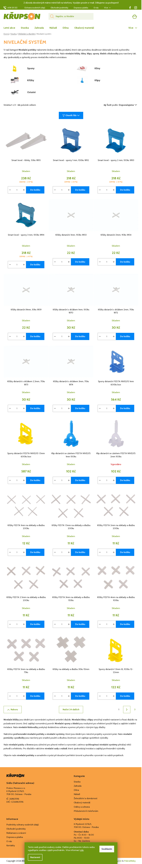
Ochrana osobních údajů (34, 7)
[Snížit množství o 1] (10, 189)
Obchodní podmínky (59, 7)
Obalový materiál (82, 802)
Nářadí (77, 794)
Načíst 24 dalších (71, 709)
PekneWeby (130, 861)
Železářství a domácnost (85, 798)
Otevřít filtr (71, 115)
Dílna (76, 790)
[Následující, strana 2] (126, 709)
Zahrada (77, 786)
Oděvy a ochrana (82, 807)
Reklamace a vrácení (16, 833)
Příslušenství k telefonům (86, 811)
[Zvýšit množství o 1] (24, 189)
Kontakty (10, 845)
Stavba (77, 781)
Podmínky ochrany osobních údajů (22, 824)
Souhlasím (107, 849)
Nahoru (14, 709)
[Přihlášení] (124, 16)
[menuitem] (11, 28)
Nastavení (35, 857)
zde (82, 850)
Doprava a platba (81, 7)
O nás (96, 7)
